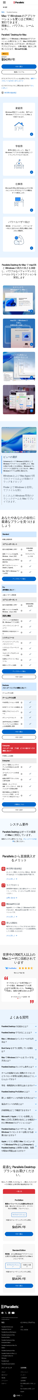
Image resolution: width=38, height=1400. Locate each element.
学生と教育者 (24, 1329)
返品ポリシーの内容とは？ (12, 1104)
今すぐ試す (19, 677)
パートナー (4, 1380)
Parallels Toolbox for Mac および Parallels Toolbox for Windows (9, 1356)
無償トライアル (19, 72)
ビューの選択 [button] (10, 457)
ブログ (3, 1372)
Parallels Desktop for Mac (8, 1350)
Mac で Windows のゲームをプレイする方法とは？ (17, 1059)
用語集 (3, 1378)
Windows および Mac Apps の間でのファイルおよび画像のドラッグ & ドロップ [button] (19, 479)
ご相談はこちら (19, 804)
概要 (5, 8)
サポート (4, 1383)
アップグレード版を (19, 579)
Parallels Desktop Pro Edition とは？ (15, 1092)
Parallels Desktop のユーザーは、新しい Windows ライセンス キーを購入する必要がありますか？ (17, 1132)
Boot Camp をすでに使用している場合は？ (17, 1049)
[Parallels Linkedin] (9, 1313)
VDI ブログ (4, 1375)
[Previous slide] (6, 989)
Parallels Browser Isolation (8, 1364)
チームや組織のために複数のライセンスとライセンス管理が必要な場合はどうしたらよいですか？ (18, 1076)
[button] (19, 1395)
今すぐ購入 (19, 66)
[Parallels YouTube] (13, 1313)
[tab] (19, 457)
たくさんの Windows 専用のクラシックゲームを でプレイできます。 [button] (18, 499)
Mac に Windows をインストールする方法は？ (17, 1040)
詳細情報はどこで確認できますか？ (16, 1110)
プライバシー (24, 1372)
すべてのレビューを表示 (19, 997)
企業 (21, 1327)
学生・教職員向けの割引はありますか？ (18, 1086)
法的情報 (23, 1380)
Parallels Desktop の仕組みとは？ (14, 1026)
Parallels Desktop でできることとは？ (16, 1033)
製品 (2, 12)
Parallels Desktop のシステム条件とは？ (17, 1067)
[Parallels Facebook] (2, 1313)
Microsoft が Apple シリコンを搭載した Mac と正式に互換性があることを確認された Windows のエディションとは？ (18, 1120)
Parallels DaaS (5, 1361)
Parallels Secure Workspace (8, 1332)
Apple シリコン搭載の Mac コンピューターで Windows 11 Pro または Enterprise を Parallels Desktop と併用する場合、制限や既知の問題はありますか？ (18, 1146)
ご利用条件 (23, 1378)
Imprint (22, 1391)
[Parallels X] (6, 1313)
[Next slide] (32, 989)
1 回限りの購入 (27, 1265)
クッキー (23, 1375)
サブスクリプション (13, 1265)
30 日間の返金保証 (10, 93)
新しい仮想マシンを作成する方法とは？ (18, 1098)
